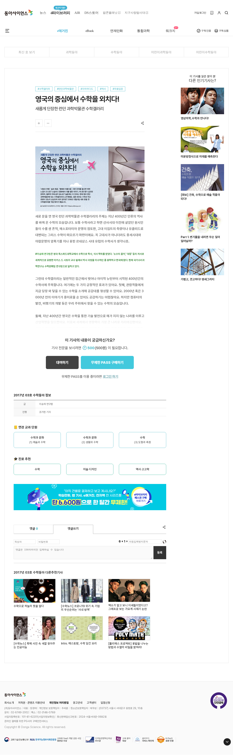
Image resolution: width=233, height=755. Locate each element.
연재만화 (116, 31)
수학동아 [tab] (116, 52)
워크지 (170, 31)
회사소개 (9, 702)
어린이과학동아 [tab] (161, 52)
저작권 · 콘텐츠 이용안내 (31, 702)
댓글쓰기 (73, 528)
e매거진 (62, 31)
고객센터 (91, 702)
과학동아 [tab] (72, 52)
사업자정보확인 (46, 716)
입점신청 (105, 702)
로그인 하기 (110, 376)
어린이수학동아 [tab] (206, 52)
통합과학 (143, 31)
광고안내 (77, 702)
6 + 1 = (124, 541)
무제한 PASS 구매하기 (107, 362)
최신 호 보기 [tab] (27, 52)
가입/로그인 (200, 12)
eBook (90, 31)
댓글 (34, 528)
